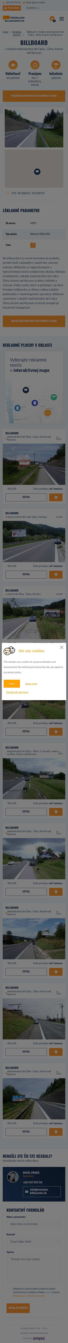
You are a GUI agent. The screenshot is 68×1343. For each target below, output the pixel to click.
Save (12, 683)
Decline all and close (17, 692)
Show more (31, 683)
